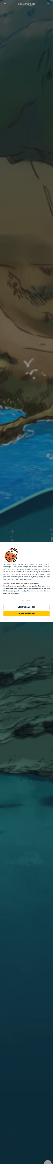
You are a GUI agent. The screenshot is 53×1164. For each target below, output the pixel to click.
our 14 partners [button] (29, 564)
